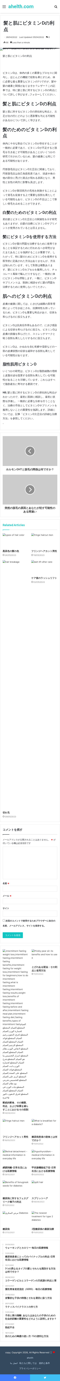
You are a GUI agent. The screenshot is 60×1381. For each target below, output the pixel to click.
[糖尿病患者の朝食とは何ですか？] (44, 1126)
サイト (6, 908)
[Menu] (4, 7)
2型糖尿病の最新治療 (43, 1229)
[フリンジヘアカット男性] (44, 540)
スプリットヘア (40, 1198)
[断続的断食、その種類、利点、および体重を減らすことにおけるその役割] (15, 1024)
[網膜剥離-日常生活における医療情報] (15, 1157)
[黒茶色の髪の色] (16, 540)
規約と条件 (44, 1363)
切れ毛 (6, 812)
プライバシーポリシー (30, 1368)
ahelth (30, 1357)
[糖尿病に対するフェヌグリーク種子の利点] (15, 1187)
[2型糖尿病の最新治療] (44, 1218)
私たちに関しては (28, 1363)
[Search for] (56, 7)
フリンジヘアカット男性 (44, 551)
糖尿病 (6, 1229)
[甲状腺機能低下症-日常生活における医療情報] (44, 1157)
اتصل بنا (14, 1363)
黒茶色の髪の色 (11, 551)
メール (7, 895)
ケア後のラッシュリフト (44, 578)
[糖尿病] (15, 1218)
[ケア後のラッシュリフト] (44, 567)
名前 (6, 883)
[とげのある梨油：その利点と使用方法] (44, 956)
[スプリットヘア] (44, 1187)
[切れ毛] (16, 684)
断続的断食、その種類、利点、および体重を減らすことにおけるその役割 (15, 1106)
